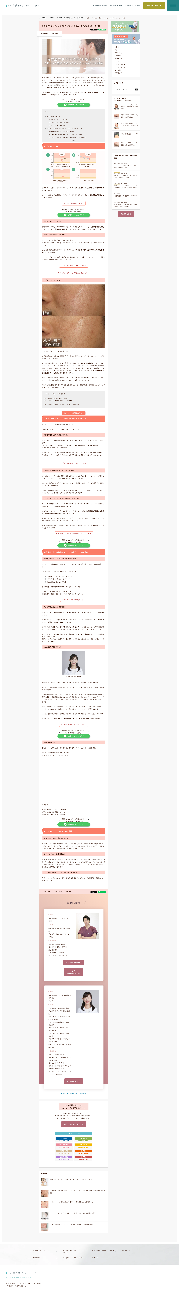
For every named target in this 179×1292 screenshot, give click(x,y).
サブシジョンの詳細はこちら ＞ (74, 203)
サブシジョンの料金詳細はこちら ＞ (73, 600)
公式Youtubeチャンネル (73, 972)
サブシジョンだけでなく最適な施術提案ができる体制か (67, 137)
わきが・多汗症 (120, 64)
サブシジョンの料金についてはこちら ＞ (73, 463)
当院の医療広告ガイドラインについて (73, 1093)
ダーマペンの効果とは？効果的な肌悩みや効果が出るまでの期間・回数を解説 (125, 204)
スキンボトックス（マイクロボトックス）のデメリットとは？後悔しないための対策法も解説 (125, 185)
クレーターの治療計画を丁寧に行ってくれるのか (65, 134)
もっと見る (74, 140)
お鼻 (116, 50)
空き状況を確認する (154, 5)
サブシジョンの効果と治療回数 (59, 122)
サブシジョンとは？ (53, 116)
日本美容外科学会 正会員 (56, 944)
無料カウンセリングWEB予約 (74, 1124)
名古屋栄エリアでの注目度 (58, 119)
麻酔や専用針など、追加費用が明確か (61, 131)
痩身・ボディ (119, 58)
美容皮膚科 (118, 73)
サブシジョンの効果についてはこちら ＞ (73, 265)
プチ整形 (118, 70)
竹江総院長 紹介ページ (73, 962)
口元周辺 (118, 55)
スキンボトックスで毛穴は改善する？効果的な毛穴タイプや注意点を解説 (125, 165)
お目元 (117, 47)
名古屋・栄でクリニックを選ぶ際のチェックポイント (64, 128)
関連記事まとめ (126, 214)
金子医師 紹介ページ (74, 1081)
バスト (117, 61)
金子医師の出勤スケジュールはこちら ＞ (73, 724)
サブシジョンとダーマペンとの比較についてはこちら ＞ (73, 533)
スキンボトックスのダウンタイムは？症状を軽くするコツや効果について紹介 (125, 175)
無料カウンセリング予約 (76, 104)
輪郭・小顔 (118, 53)
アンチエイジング (121, 67)
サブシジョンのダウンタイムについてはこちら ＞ (73, 273)
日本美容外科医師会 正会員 (57, 947)
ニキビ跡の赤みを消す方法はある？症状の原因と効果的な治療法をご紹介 (125, 194)
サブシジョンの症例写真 (57, 125)
